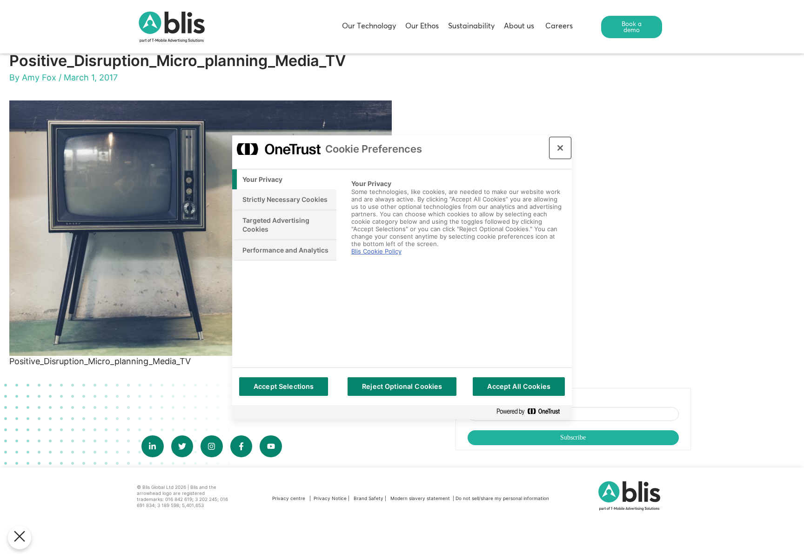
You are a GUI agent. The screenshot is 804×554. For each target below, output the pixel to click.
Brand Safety (369, 498)
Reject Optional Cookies (402, 386)
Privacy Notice (330, 498)
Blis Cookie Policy (376, 251)
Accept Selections (284, 386)
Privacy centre (288, 498)
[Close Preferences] (19, 537)
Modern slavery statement (420, 498)
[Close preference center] (560, 148)
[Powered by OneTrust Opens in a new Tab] (531, 412)
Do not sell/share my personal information (502, 498)
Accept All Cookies (518, 386)
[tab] (284, 179)
